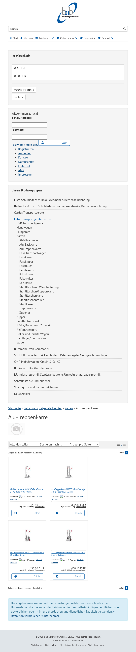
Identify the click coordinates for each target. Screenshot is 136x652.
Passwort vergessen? (25, 145)
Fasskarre (25, 257)
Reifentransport (27, 330)
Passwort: (18, 130)
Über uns (28, 37)
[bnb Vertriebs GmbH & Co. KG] (68, 12)
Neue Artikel (22, 394)
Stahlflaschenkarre (31, 295)
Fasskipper (26, 261)
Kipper (21, 317)
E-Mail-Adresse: (22, 118)
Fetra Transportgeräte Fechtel (33, 219)
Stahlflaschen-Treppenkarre (36, 291)
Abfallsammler (28, 240)
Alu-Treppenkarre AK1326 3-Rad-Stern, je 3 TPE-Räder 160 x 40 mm (68, 490)
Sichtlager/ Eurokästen (31, 338)
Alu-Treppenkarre (30, 249)
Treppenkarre (27, 308)
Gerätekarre (26, 270)
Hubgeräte (23, 232)
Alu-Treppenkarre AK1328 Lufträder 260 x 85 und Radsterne (68, 553)
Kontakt (23, 157)
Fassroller (25, 266)
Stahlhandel (37, 645)
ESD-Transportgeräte (30, 223)
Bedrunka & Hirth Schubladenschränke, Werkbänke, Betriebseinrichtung (60, 206)
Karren (21, 236)
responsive (57, 640)
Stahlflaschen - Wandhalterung (39, 287)
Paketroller (26, 278)
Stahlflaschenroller (31, 300)
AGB (21, 170)
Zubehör (24, 312)
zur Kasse (18, 97)
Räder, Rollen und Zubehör (34, 325)
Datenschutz (26, 162)
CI (61, 645)
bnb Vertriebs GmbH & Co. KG (59, 636)
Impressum (25, 174)
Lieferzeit (24, 166)
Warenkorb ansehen (24, 89)
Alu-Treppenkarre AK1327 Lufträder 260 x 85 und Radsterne (27, 553)
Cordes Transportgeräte (29, 212)
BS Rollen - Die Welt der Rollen (34, 368)
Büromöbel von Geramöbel (31, 349)
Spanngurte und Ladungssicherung (36, 387)
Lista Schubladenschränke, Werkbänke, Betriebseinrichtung (52, 200)
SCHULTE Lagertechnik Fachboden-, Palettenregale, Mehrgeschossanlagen (61, 355)
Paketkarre (26, 274)
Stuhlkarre (26, 304)
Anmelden (24, 153)
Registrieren (26, 149)
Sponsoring (89, 37)
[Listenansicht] (124, 444)
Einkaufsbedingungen (75, 645)
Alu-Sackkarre (28, 244)
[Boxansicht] (118, 444)
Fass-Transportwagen (32, 253)
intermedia (78, 640)
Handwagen (24, 227)
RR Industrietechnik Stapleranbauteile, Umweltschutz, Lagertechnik (57, 374)
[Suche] (124, 29)
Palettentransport (28, 321)
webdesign (66, 640)
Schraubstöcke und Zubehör (32, 381)
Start (15, 37)
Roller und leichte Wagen (33, 334)
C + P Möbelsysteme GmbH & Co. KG (37, 362)
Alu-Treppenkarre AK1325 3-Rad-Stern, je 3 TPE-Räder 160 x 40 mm (26, 490)
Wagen (21, 342)
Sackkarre (25, 283)
